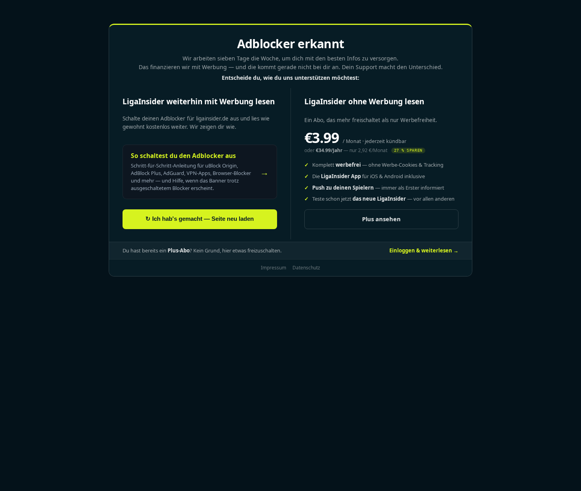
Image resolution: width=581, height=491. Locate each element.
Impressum (273, 267)
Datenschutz (306, 267)
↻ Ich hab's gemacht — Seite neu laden (199, 219)
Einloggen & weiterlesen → (423, 250)
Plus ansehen (381, 219)
